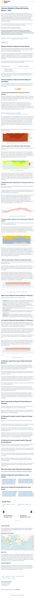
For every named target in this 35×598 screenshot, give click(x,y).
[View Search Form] (33, 2)
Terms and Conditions (20, 576)
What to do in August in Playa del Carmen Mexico (25, 492)
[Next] (31, 512)
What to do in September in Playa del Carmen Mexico (26, 493)
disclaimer (18, 589)
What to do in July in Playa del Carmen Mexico (25, 491)
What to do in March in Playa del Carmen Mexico (9, 493)
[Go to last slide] (3, 512)
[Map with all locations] (17, 542)
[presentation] (9, 509)
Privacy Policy (7, 576)
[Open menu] (31, 2)
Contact (3, 576)
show (6, 42)
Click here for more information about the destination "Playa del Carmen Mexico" (16, 471)
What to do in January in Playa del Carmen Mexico (9, 491)
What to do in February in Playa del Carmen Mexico (9, 492)
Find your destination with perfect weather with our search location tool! (14, 6)
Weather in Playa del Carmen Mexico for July (8, 483)
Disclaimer (13, 576)
